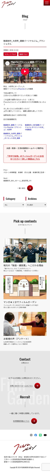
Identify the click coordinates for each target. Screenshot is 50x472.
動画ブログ (24, 54)
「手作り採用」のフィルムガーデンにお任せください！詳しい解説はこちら (25, 157)
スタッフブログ (10, 54)
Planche (21, 89)
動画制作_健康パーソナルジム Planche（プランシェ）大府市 (12, 127)
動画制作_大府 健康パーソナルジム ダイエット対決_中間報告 (34, 127)
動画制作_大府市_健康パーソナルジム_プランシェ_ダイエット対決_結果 (12, 135)
